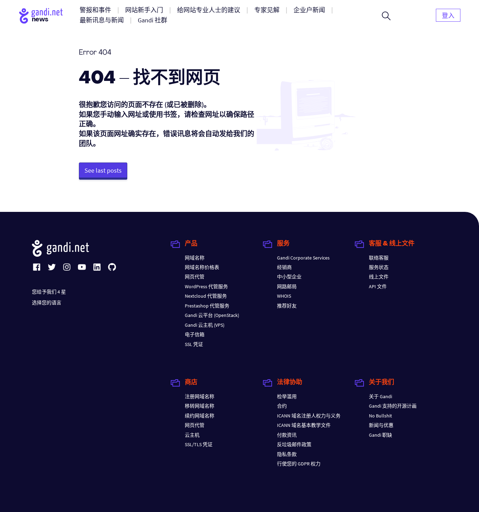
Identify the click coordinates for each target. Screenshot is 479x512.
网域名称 (194, 258)
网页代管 (194, 277)
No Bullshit (380, 416)
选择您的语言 (46, 302)
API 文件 (378, 286)
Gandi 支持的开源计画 (393, 406)
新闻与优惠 (381, 425)
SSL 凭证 (194, 344)
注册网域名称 (199, 396)
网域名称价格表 (202, 267)
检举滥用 (287, 396)
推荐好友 (287, 306)
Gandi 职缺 (380, 435)
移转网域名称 (199, 406)
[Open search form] (386, 15)
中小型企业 (289, 277)
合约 (282, 406)
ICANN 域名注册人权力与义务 (308, 416)
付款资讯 (287, 435)
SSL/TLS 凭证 (198, 444)
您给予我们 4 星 (49, 292)
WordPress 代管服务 (206, 286)
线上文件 (379, 277)
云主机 (192, 435)
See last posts (103, 170)
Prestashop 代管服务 (207, 306)
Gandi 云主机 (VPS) (204, 325)
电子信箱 (194, 334)
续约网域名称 (199, 416)
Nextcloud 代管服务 (206, 296)
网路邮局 (287, 286)
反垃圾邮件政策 (294, 444)
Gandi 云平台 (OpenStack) (212, 315)
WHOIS (284, 296)
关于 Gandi (380, 396)
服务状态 (379, 267)
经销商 (284, 267)
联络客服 (379, 258)
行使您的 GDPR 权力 (299, 464)
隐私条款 (287, 454)
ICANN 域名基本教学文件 (304, 425)
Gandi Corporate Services (303, 258)
